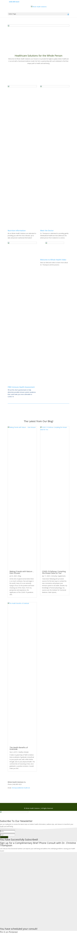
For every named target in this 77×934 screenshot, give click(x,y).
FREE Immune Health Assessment (21, 387)
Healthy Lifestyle (23, 752)
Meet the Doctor (47, 230)
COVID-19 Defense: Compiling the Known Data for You (54, 572)
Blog (19, 576)
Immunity (54, 576)
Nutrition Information (17, 230)
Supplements (62, 576)
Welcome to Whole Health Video (53, 260)
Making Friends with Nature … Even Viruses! (22, 572)
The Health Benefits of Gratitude (19, 748)
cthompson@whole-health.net (21, 788)
